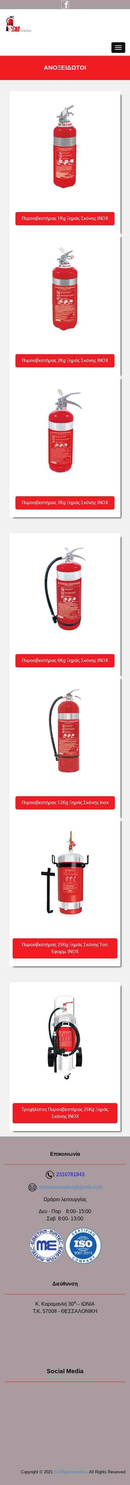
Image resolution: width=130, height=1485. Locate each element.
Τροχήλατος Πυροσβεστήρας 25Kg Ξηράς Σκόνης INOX (65, 1113)
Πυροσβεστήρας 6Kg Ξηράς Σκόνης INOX (65, 660)
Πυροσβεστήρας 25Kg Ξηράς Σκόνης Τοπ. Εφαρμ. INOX (65, 948)
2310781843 (70, 1174)
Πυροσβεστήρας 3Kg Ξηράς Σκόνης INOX (65, 502)
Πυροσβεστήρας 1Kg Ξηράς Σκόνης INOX (65, 218)
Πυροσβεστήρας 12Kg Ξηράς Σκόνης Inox (65, 802)
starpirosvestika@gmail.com (70, 1187)
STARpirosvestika (70, 1472)
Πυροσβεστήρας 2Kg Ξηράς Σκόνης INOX (65, 360)
